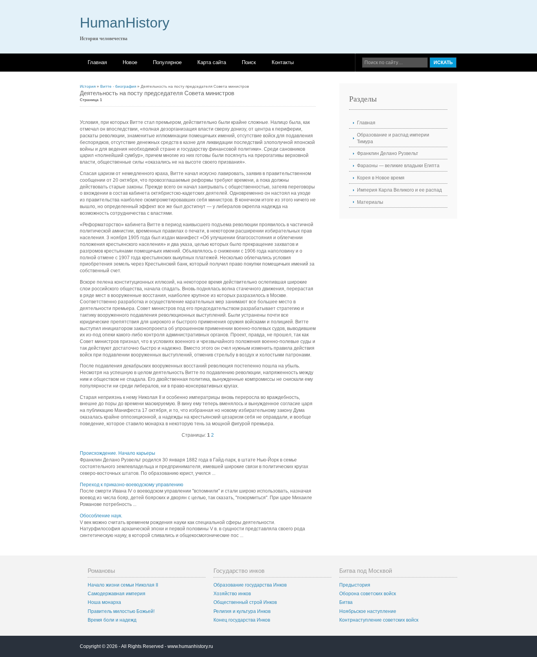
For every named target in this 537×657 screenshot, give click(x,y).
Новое (130, 62)
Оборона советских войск (367, 593)
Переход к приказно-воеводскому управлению (131, 484)
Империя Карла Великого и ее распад (399, 190)
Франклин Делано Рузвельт (387, 153)
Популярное (167, 62)
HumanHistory (124, 23)
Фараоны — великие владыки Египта (398, 165)
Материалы (370, 202)
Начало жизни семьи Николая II (123, 585)
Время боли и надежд (112, 620)
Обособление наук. (101, 516)
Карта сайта (211, 62)
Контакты (283, 62)
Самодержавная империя (116, 593)
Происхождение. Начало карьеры (117, 453)
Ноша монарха (104, 602)
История (88, 86)
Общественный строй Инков (245, 602)
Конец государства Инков (241, 620)
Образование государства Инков (250, 585)
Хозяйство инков (232, 593)
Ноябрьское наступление (367, 611)
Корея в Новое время (381, 178)
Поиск (249, 62)
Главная (97, 62)
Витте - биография (118, 86)
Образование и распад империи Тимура (393, 138)
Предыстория (354, 585)
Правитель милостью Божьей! (121, 611)
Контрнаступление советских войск (378, 620)
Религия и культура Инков (241, 611)
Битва (346, 602)
